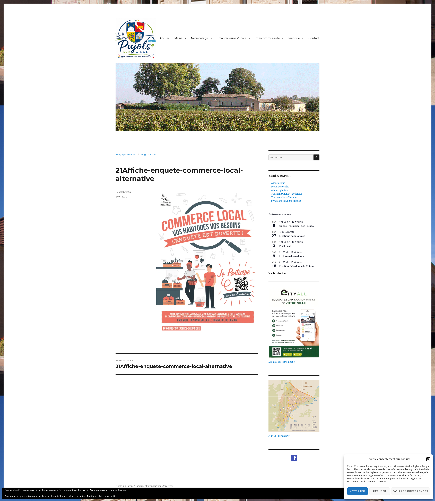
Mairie (178, 38)
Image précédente (126, 154)
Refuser (379, 491)
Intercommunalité (267, 38)
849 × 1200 (121, 196)
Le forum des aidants (291, 256)
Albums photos (279, 190)
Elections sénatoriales (292, 236)
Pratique (294, 38)
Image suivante (148, 154)
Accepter (357, 491)
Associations (278, 183)
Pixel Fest (285, 246)
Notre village (199, 38)
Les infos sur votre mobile (281, 361)
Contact (313, 38)
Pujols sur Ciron (124, 486)
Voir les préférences (410, 491)
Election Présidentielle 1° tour (296, 266)
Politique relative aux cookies (102, 496)
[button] (428, 459)
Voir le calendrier (277, 273)
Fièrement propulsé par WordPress (154, 486)
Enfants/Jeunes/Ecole (231, 38)
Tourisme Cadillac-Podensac (286, 193)
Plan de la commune (279, 435)
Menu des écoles (280, 186)
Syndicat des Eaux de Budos (286, 201)
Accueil (165, 38)
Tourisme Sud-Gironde (284, 197)
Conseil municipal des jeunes (296, 226)
